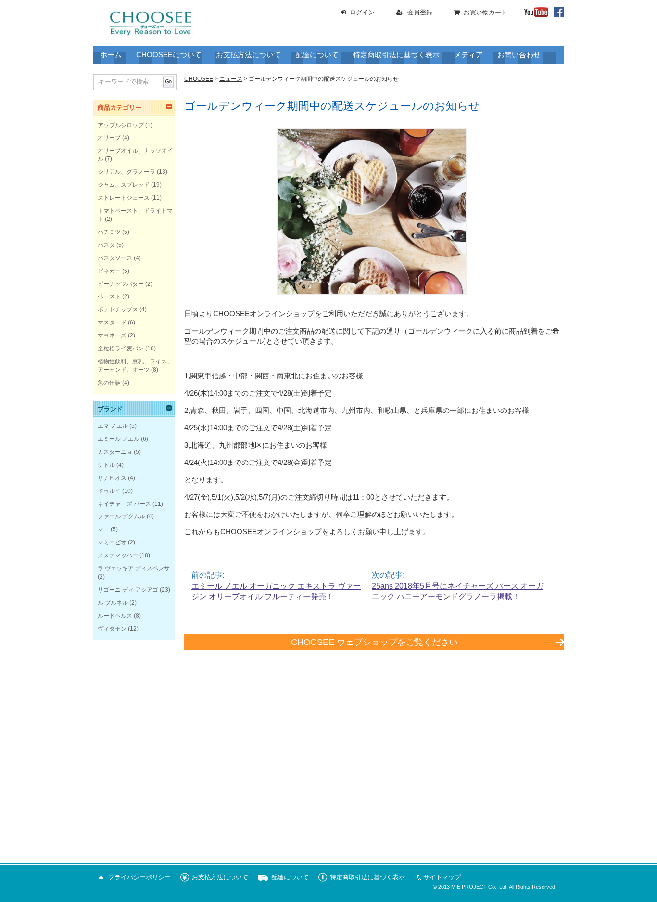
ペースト (109, 296)
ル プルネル (113, 602)
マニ (103, 529)
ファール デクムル (121, 516)
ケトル (106, 465)
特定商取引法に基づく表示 (396, 55)
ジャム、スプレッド (124, 184)
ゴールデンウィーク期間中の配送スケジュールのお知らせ (332, 106)
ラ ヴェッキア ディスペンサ (134, 568)
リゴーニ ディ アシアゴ (128, 589)
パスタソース (115, 258)
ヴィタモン (112, 628)
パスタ (106, 245)
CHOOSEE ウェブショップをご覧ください (374, 642)
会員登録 (419, 12)
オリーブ (109, 137)
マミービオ (112, 542)
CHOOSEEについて (169, 55)
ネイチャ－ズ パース (124, 504)
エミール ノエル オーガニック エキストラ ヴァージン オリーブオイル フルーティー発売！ (276, 591)
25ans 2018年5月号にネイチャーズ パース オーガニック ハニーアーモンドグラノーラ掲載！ (457, 591)
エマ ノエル (113, 426)
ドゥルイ (109, 491)
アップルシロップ (121, 125)
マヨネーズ (112, 335)
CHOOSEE (198, 79)
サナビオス (112, 478)
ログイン (362, 12)
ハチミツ (109, 232)
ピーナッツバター (121, 284)
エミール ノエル (118, 439)
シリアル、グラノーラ (126, 171)
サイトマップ (442, 877)
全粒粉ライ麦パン (121, 348)
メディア (468, 55)
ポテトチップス (118, 309)
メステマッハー (118, 555)
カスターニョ (115, 452)
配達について (317, 55)
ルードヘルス (115, 615)
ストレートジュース (124, 197)
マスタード (112, 322)
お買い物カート (485, 12)
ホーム (111, 55)
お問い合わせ (519, 55)
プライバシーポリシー (139, 877)
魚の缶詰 (109, 382)
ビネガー (109, 271)
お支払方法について (248, 55)
